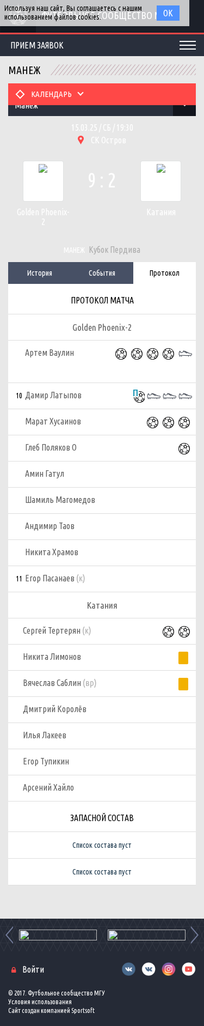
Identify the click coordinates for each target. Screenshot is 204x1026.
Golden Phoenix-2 (43, 217)
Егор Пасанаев (55, 578)
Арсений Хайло (48, 787)
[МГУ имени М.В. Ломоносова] (58, 935)
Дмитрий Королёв (54, 709)
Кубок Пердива (114, 249)
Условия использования (40, 1001)
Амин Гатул (44, 473)
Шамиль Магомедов (60, 500)
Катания (161, 212)
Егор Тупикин (46, 761)
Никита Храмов (51, 552)
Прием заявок (37, 45)
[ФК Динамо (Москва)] (147, 935)
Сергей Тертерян (57, 630)
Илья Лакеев (44, 735)
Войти (33, 969)
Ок (168, 13)
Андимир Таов (50, 526)
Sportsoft (83, 1010)
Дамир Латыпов (53, 395)
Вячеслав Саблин (60, 682)
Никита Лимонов (52, 656)
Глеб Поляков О (51, 447)
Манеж (74, 250)
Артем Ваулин (49, 352)
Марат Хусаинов (53, 421)
